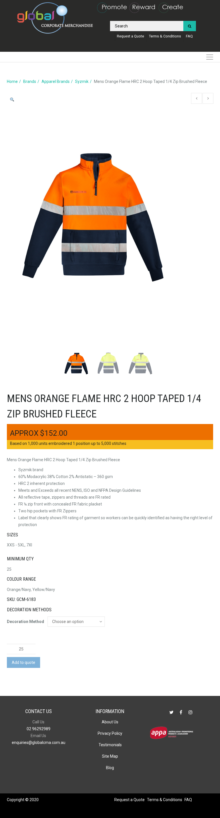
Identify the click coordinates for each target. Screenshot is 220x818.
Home (12, 81)
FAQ (189, 36)
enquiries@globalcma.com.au (38, 742)
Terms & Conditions (165, 36)
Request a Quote (130, 36)
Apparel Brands (56, 81)
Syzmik (82, 81)
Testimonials (110, 745)
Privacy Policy (110, 733)
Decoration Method (25, 621)
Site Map (110, 756)
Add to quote (23, 662)
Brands (29, 81)
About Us (110, 722)
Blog (110, 767)
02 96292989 (38, 729)
